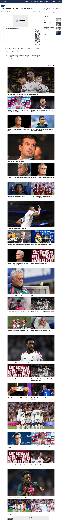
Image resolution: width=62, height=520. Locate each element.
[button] (49, 1)
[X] (52, 1)
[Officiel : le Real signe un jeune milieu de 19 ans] (58, 19)
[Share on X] (38, 11)
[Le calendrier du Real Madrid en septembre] (58, 24)
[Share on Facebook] (36, 11)
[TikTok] (56, 1)
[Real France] (7, 1)
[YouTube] (53, 1)
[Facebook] (50, 1)
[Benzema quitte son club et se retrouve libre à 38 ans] (58, 33)
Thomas (2, 11)
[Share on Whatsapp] (2, 37)
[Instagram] (54, 1)
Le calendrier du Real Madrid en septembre (49, 22)
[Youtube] (56, 12)
